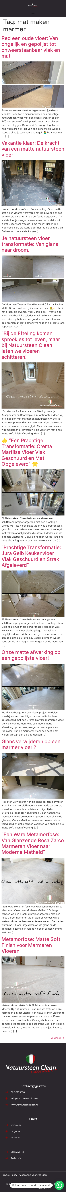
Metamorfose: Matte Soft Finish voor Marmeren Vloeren (31, 945)
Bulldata (42, 1187)
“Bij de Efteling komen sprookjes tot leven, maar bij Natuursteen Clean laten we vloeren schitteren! (31, 345)
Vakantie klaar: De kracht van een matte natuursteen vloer (33, 149)
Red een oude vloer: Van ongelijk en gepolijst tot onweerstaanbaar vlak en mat (31, 47)
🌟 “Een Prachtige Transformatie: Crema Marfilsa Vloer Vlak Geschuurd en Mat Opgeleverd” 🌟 (27, 452)
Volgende (57, 1037)
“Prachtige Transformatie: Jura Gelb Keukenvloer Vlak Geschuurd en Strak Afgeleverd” (31, 556)
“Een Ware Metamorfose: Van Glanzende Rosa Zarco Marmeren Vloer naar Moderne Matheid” (33, 843)
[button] (33, 12)
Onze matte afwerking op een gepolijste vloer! (31, 655)
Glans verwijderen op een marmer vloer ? (31, 744)
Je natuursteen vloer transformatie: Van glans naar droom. (30, 244)
